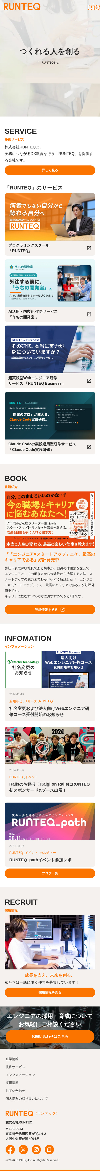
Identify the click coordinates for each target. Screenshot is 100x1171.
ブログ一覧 (50, 873)
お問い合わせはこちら (50, 1036)
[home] (22, 6)
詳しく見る (50, 170)
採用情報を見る (50, 992)
